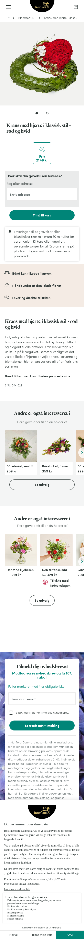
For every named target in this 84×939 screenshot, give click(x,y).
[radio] (42, 153)
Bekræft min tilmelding (42, 725)
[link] (76, 7)
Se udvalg (42, 484)
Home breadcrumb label (9, 18)
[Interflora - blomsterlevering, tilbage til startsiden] (42, 6)
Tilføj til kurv (42, 215)
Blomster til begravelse (27, 18)
